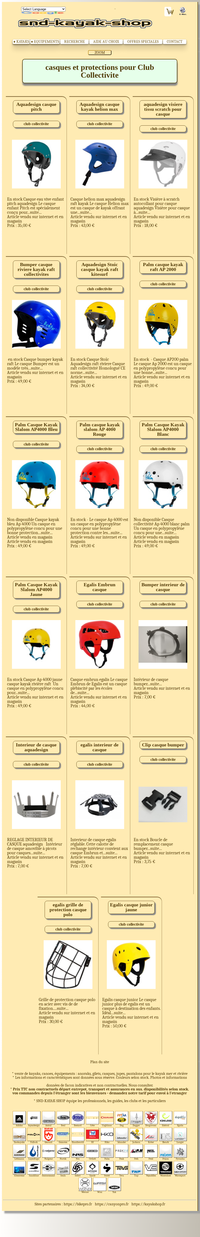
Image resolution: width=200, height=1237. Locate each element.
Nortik (63, 1158)
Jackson (136, 1142)
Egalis (180, 1125)
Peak (121, 1158)
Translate (43, 13)
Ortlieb (92, 1158)
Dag (122, 1125)
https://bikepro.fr (78, 1204)
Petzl (151, 1158)
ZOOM (100, 52)
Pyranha (180, 1158)
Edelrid (165, 1125)
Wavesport (180, 1175)
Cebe (92, 1125)
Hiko (107, 1142)
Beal (63, 1125)
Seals (63, 1175)
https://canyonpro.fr (112, 1204)
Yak (114, 1192)
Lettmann (19, 1158)
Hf (92, 1142)
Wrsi (99, 1192)
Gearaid (48, 1142)
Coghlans (107, 1125)
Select (77, 1175)
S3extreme (19, 1175)
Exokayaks (19, 1142)
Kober (151, 1142)
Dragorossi (150, 1125)
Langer (180, 1142)
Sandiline (34, 1175)
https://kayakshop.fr (148, 1204)
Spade (92, 1175)
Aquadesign (34, 1125)
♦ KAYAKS (21, 41)
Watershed (165, 1175)
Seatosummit (48, 1175)
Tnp (136, 1175)
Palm (107, 1158)
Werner (85, 1192)
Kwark (165, 1142)
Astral (48, 1125)
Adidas (19, 1125)
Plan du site (99, 1062)
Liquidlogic (34, 1158)
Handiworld (78, 1142)
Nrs (78, 1158)
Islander (122, 1142)
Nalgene (48, 1158)
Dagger (136, 1125)
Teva (121, 1175)
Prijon (165, 1158)
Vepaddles (151, 1175)
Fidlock (34, 1142)
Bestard (77, 1125)
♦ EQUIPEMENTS (45, 41)
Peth (136, 1158)
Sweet (107, 1175)
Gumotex (63, 1142)
